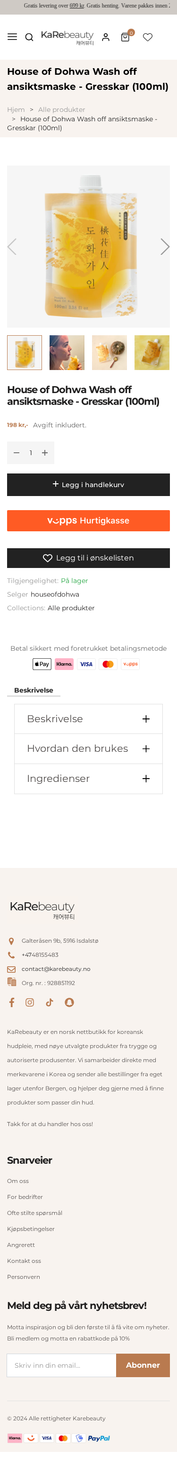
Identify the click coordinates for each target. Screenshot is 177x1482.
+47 (27, 954)
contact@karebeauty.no (56, 968)
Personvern (23, 1276)
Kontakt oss (24, 1260)
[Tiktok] (49, 1001)
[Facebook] (12, 1001)
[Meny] (12, 37)
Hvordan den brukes (77, 748)
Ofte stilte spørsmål (34, 1212)
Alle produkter (71, 608)
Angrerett (21, 1244)
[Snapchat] (69, 1001)
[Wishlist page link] (147, 37)
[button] (29, 37)
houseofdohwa (55, 594)
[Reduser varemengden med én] (16, 452)
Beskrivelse (33, 690)
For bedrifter (25, 1196)
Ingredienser (58, 778)
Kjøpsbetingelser (31, 1228)
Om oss (18, 1180)
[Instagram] (29, 1001)
